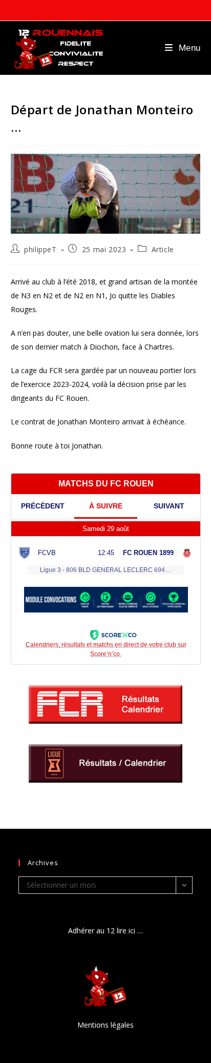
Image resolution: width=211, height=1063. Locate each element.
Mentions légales (105, 1025)
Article (163, 249)
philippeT (40, 249)
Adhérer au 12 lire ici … (105, 930)
